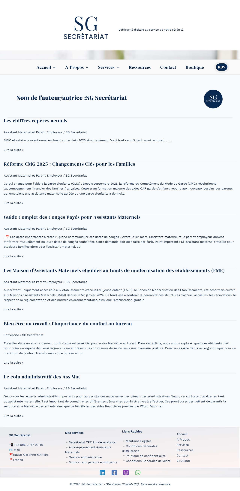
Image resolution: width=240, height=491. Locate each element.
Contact (168, 67)
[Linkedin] (102, 473)
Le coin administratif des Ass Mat (42, 376)
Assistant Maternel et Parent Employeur (33, 132)
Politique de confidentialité (146, 456)
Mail (17, 450)
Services (106, 67)
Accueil (43, 67)
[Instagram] (126, 473)
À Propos (74, 67)
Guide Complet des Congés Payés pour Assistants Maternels (72, 217)
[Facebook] (114, 473)
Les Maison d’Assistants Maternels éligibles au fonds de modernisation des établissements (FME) (114, 270)
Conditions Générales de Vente (148, 461)
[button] (53, 67)
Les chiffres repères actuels (35, 120)
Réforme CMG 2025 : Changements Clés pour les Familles (69, 164)
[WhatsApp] (138, 473)
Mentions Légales (138, 441)
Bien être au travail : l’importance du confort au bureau (68, 323)
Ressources (139, 67)
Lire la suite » (13, 150)
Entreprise (11, 335)
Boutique (194, 67)
